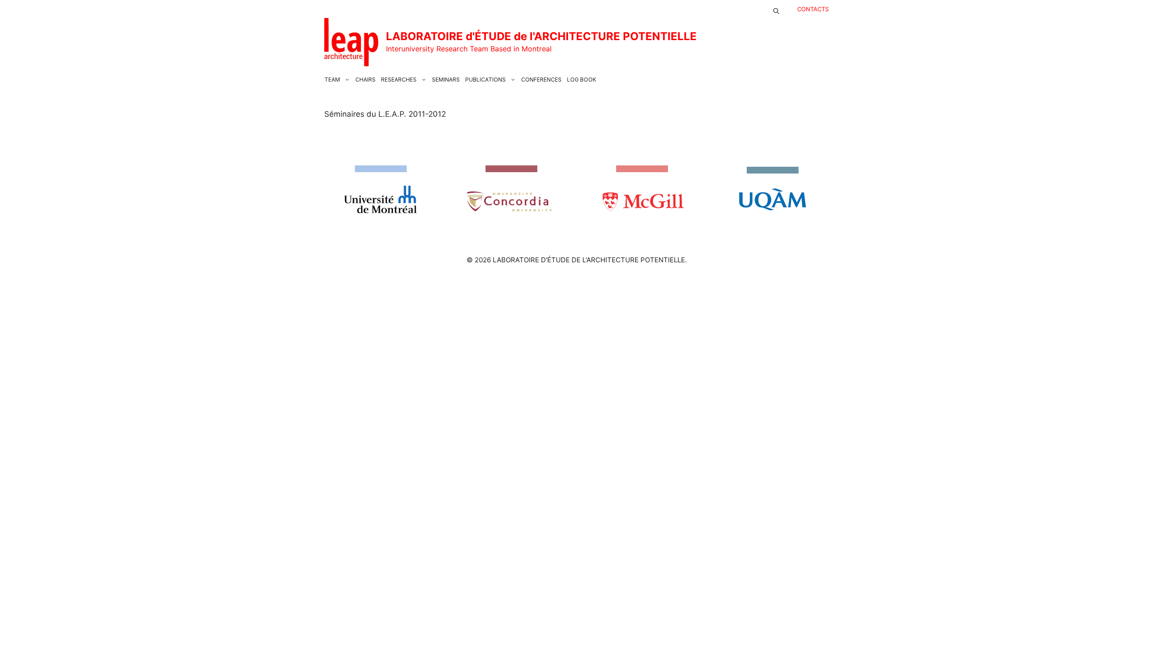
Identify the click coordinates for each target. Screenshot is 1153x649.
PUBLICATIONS (485, 79)
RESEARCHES (399, 79)
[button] (776, 9)
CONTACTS (813, 9)
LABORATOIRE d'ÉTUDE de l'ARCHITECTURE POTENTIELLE (541, 36)
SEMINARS (446, 79)
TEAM (332, 79)
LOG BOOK (581, 79)
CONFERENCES (541, 79)
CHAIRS (365, 79)
